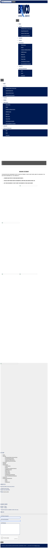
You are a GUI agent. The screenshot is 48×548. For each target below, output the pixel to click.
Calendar (20, 40)
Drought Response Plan (24, 31)
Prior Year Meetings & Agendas (26, 63)
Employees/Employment (23, 68)
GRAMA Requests (23, 52)
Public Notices (21, 42)
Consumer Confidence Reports (26, 49)
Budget (22, 47)
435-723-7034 (6, 491)
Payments (20, 38)
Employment (23, 75)
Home (20, 24)
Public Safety (23, 56)
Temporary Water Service (25, 33)
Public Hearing (23, 45)
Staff (22, 70)
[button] (24, 162)
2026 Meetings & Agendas (25, 61)
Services (20, 26)
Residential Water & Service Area (26, 28)
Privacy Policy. (37, 545)
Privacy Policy (23, 59)
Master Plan (23, 54)
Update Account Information (25, 35)
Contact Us (21, 66)
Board (22, 73)
